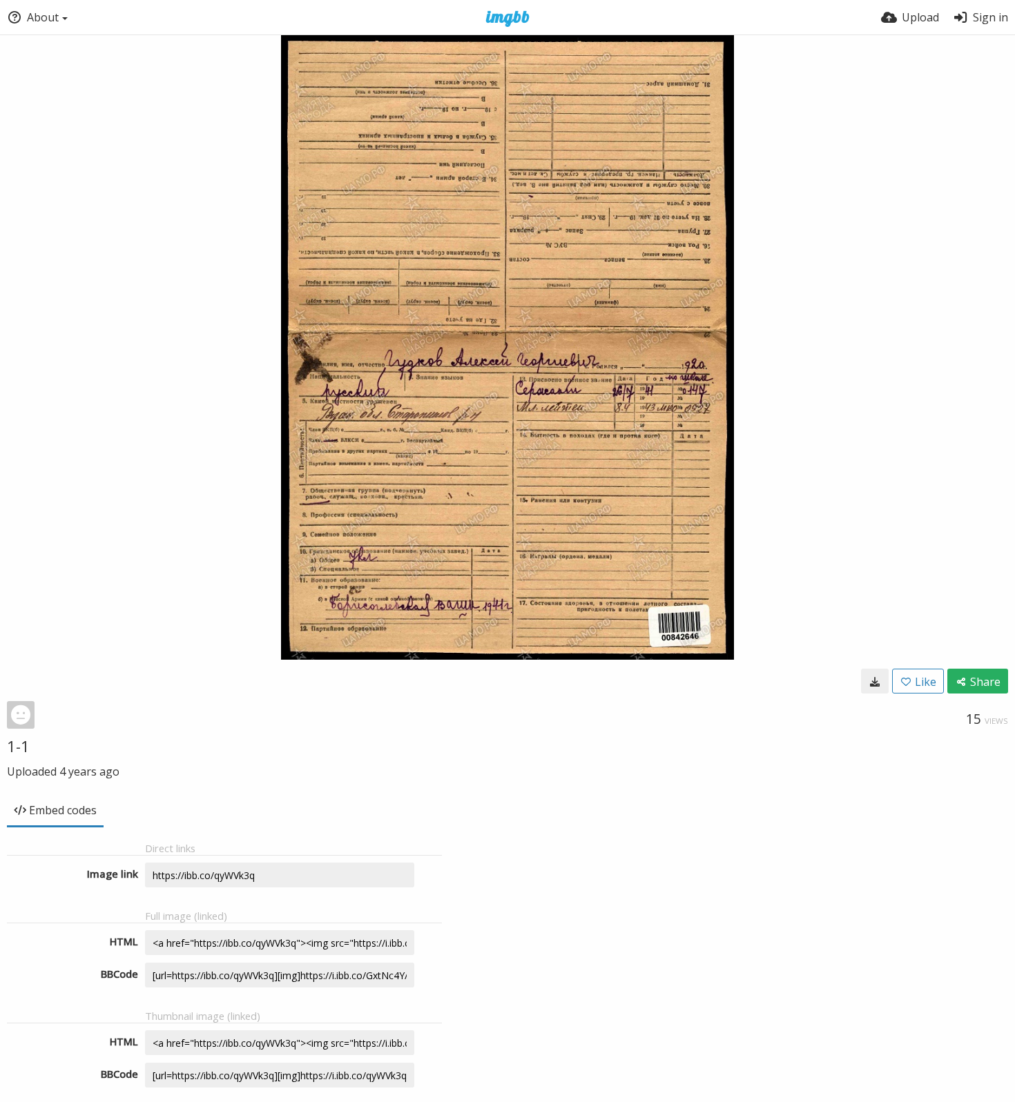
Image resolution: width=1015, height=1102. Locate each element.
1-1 (18, 746)
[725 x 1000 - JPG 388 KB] (875, 681)
